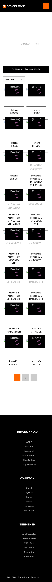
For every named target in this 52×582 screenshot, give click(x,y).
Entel (29, 488)
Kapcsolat (29, 451)
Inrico (29, 501)
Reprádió (29, 552)
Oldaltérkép (29, 460)
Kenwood (29, 506)
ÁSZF (29, 442)
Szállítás (29, 446)
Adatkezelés (29, 455)
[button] (46, 6)
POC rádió (29, 547)
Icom (29, 497)
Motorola (29, 510)
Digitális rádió (29, 538)
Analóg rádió (29, 534)
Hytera (29, 492)
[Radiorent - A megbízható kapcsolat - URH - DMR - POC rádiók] (14, 6)
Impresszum (29, 464)
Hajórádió (29, 556)
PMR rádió (29, 543)
